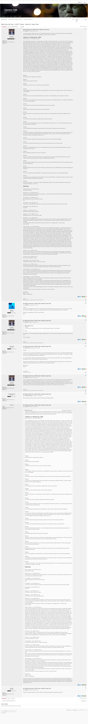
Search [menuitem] (11, 16)
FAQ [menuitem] (7, 16)
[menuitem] (73, 19)
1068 (5, 40)
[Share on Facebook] (78, 296)
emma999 (26, 406)
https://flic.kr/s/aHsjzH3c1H (32, 71)
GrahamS (11, 36)
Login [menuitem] (86, 2)
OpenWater (12, 310)
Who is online (4, 704)
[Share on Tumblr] (83, 296)
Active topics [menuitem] (85, 4)
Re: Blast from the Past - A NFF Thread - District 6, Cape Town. (37, 303)
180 (5, 314)
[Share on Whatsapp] (84, 296)
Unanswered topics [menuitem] (78, 4)
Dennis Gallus (11, 346)
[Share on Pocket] (86, 296)
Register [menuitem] (81, 2)
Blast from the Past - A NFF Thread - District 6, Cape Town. (20, 24)
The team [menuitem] (19, 16)
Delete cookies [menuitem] (75, 710)
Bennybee (11, 688)
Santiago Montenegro (28, 395)
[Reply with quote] (86, 29)
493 (5, 692)
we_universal (4, 711)
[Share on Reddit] (81, 296)
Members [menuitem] (15, 16)
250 (5, 398)
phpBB (6, 710)
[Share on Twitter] (80, 296)
